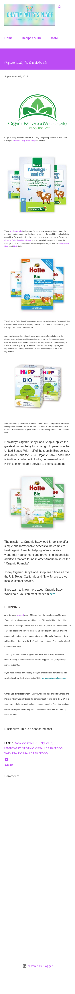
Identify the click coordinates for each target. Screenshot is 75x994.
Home (8, 38)
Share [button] (8, 765)
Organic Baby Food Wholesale (17, 240)
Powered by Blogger (40, 966)
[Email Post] (6, 760)
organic (28, 748)
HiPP (40, 743)
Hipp (6, 246)
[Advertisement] (37, 910)
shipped (20, 615)
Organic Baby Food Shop (24, 140)
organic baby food (49, 748)
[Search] (60, 6)
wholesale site (15, 231)
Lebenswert (63, 243)
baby (18, 743)
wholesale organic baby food (26, 753)
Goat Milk (29, 743)
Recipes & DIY (32, 38)
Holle (15, 246)
